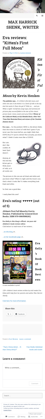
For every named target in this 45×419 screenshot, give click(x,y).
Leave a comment (25, 339)
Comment (34, 383)
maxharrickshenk (25, 53)
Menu (42, 16)
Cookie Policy (7, 410)
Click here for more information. (14, 301)
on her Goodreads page (12, 237)
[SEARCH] (37, 15)
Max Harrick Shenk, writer (22, 24)
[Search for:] (22, 395)
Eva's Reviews (13, 339)
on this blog (8, 232)
